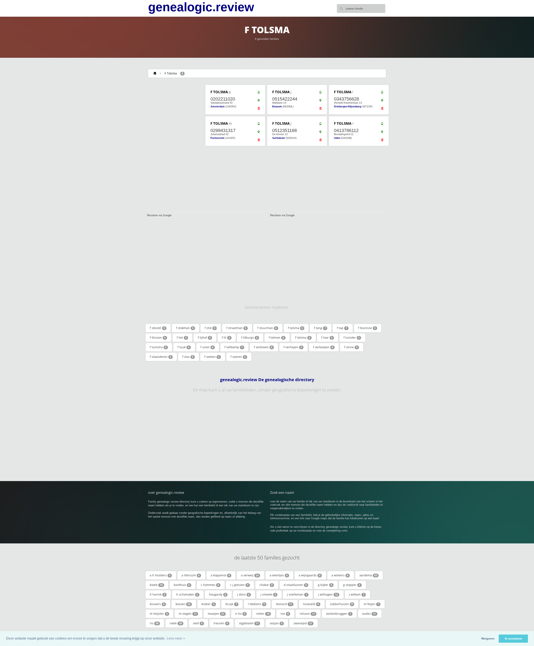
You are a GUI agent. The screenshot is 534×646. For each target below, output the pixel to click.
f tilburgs (249, 337)
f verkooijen (323, 347)
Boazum (277, 106)
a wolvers (339, 575)
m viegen (188, 614)
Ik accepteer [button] (513, 638)
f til (226, 337)
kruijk (231, 604)
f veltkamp (233, 347)
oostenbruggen (338, 614)
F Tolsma (171, 73)
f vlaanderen (160, 357)
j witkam (356, 594)
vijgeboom (249, 623)
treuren (221, 623)
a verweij (250, 575)
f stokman (185, 328)
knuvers (157, 604)
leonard (284, 604)
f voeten (211, 357)
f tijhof (204, 337)
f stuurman (267, 328)
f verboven (263, 347)
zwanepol (302, 623)
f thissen (158, 337)
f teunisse (367, 328)
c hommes (210, 585)
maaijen (216, 614)
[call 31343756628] (382, 93)
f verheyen (292, 347)
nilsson (307, 614)
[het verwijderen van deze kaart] (258, 109)
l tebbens (256, 604)
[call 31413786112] (382, 125)
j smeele (268, 594)
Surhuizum (278, 138)
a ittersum (190, 575)
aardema (368, 575)
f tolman (276, 337)
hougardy (217, 594)
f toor (326, 337)
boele (156, 585)
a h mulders (160, 575)
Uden (337, 138)
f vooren (238, 357)
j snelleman (297, 594)
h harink (157, 594)
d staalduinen (295, 585)
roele (176, 623)
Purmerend (217, 138)
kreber (208, 604)
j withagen (328, 594)
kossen (183, 604)
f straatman (236, 328)
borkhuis (182, 585)
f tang (320, 328)
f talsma (295, 328)
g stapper (351, 585)
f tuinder (352, 337)
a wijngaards (309, 575)
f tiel (182, 337)
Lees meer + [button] (176, 638)
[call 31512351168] (320, 125)
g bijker (325, 585)
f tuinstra (158, 347)
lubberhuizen (341, 604)
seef (198, 623)
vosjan (276, 623)
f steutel (157, 328)
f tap (342, 328)
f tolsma (302, 337)
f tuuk (183, 347)
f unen (206, 347)
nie (285, 614)
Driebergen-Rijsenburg (347, 106)
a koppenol (220, 575)
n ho (240, 614)
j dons (243, 594)
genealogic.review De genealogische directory (267, 379)
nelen (263, 614)
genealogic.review (201, 7)
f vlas (187, 357)
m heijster (159, 614)
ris (154, 623)
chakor (266, 585)
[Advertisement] (173, 146)
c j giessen (239, 585)
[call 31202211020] (258, 93)
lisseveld (311, 604)
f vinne (351, 347)
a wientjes (279, 575)
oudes (369, 614)
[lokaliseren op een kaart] (258, 101)
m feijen (371, 604)
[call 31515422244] (320, 93)
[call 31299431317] (258, 125)
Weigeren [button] (488, 638)
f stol (210, 328)
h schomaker (187, 594)
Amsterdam (217, 106)
